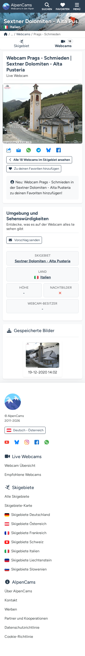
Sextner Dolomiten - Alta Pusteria (42, 261)
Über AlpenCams (18, 591)
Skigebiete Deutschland (30, 514)
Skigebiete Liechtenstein (31, 560)
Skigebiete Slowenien (29, 569)
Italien (45, 277)
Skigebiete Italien (25, 551)
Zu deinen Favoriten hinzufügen (36, 169)
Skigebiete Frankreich (28, 533)
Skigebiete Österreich (28, 524)
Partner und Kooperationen (26, 618)
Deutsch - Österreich (28, 430)
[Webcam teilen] (8, 150)
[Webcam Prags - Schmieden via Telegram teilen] (38, 150)
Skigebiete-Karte (18, 505)
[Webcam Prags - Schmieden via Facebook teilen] (58, 150)
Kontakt (11, 600)
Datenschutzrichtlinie (22, 627)
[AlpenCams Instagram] (26, 442)
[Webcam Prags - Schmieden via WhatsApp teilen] (28, 150)
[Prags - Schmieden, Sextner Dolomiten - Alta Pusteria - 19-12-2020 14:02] (42, 355)
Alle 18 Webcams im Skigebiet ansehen (41, 160)
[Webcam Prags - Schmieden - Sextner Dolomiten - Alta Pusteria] (42, 114)
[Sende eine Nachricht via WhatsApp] (46, 442)
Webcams (23, 34)
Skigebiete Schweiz (27, 542)
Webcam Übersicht (20, 465)
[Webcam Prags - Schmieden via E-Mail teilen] (18, 150)
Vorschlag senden (27, 240)
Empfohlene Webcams (23, 474)
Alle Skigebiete (17, 496)
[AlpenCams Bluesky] (17, 442)
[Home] (6, 34)
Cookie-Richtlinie (19, 636)
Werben (11, 609)
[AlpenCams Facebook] (36, 442)
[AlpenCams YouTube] (7, 442)
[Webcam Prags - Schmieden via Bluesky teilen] (48, 150)
